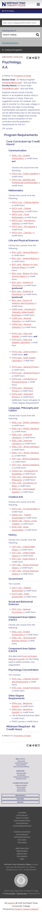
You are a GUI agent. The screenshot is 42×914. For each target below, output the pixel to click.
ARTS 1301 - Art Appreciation (25, 509)
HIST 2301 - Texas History (23, 559)
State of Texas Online (22, 848)
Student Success (21, 790)
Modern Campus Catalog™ (27, 909)
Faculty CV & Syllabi (22, 818)
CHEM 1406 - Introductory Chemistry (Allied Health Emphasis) (24, 312)
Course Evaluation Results (22, 820)
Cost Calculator (21, 775)
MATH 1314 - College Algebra (25, 202)
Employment (20, 798)
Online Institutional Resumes (22, 826)
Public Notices (22, 842)
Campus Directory (21, 764)
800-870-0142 (22, 893)
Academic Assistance (21, 785)
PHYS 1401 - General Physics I (25, 367)
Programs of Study (22, 76)
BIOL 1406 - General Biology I (25, 252)
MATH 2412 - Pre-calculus (23, 226)
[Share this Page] (33, 58)
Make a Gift (20, 802)
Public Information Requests (21, 766)
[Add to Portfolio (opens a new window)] (30, 58)
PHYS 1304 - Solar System (24, 351)
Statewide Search (22, 851)
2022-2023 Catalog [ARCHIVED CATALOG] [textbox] (21, 23)
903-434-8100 (10, 893)
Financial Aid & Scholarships (21, 776)
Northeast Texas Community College (13, 4)
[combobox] (21, 22)
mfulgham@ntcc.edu (12, 82)
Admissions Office (21, 773)
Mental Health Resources (22, 837)
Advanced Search (10, 43)
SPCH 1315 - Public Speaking (25, 173)
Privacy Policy (22, 839)
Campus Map (21, 761)
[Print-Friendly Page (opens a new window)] (36, 58)
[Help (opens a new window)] (38, 58)
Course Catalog (21, 789)
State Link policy (22, 853)
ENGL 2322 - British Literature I (26, 422)
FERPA (22, 859)
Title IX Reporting (22, 856)
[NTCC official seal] (21, 879)
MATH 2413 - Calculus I (22, 232)
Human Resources (22, 834)
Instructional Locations (21, 763)
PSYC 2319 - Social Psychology (26, 688)
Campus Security (20, 795)
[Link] (2, 11)
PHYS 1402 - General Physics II (26, 373)
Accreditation (22, 812)
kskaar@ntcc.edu (10, 88)
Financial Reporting (22, 823)
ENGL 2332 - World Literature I (26, 447)
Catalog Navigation (13, 50)
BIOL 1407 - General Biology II (25, 258)
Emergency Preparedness (22, 831)
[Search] (37, 34)
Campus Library (21, 787)
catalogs (11, 903)
